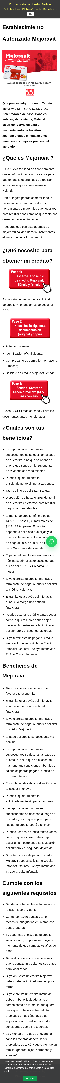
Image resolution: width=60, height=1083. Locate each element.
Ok (30, 14)
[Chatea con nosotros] (51, 541)
